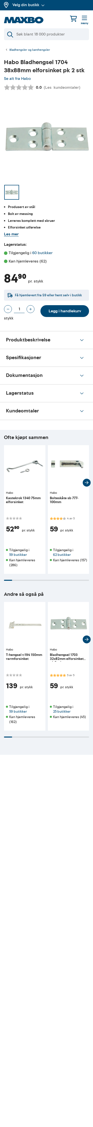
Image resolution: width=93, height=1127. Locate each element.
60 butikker (42, 253)
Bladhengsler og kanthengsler (29, 50)
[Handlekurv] (73, 18)
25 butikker (61, 711)
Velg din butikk (25, 5)
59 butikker (18, 554)
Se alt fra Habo (17, 78)
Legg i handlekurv (65, 311)
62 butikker (62, 554)
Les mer (11, 234)
